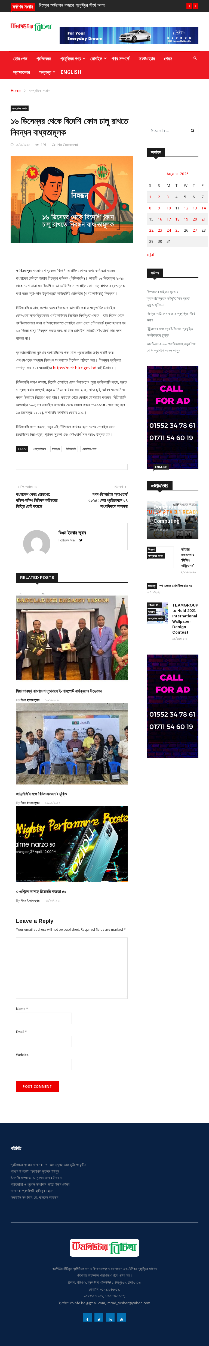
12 (186, 207)
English (70, 72)
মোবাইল (96, 58)
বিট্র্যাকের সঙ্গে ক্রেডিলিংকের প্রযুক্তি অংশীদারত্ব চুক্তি (170, 332)
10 (169, 207)
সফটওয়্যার (147, 58)
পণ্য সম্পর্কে (121, 58)
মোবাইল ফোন (89, 449)
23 (160, 230)
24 (169, 230)
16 (160, 219)
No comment (67, 144)
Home (16, 90)
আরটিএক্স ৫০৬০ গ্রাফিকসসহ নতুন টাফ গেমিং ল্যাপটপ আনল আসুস (171, 347)
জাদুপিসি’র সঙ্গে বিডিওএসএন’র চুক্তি (41, 794)
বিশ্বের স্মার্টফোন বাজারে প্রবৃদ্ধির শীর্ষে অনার (72, 5)
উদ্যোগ (151, 549)
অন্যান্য (45, 72)
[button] (189, 6)
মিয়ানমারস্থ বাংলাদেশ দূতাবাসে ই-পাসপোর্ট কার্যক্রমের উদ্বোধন (59, 691)
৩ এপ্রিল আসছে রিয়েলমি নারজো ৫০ (41, 891)
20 (195, 219)
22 (151, 230)
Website (22, 1054)
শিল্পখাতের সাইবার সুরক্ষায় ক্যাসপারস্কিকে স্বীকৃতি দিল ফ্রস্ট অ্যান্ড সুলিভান (168, 298)
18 (177, 219)
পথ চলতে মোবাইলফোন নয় (175, 585)
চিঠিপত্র (151, 586)
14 (203, 207)
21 (203, 219)
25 (177, 230)
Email (21, 1031)
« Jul (150, 254)
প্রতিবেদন (43, 58)
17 (169, 219)
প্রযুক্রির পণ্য (70, 58)
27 (195, 230)
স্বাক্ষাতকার (21, 72)
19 (186, 219)
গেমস (168, 58)
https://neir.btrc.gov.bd (74, 367)
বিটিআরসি (71, 449)
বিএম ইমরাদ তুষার (72, 532)
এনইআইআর (39, 449)
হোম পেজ (20, 58)
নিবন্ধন (56, 449)
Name (22, 1008)
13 (195, 207)
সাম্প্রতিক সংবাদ (39, 90)
